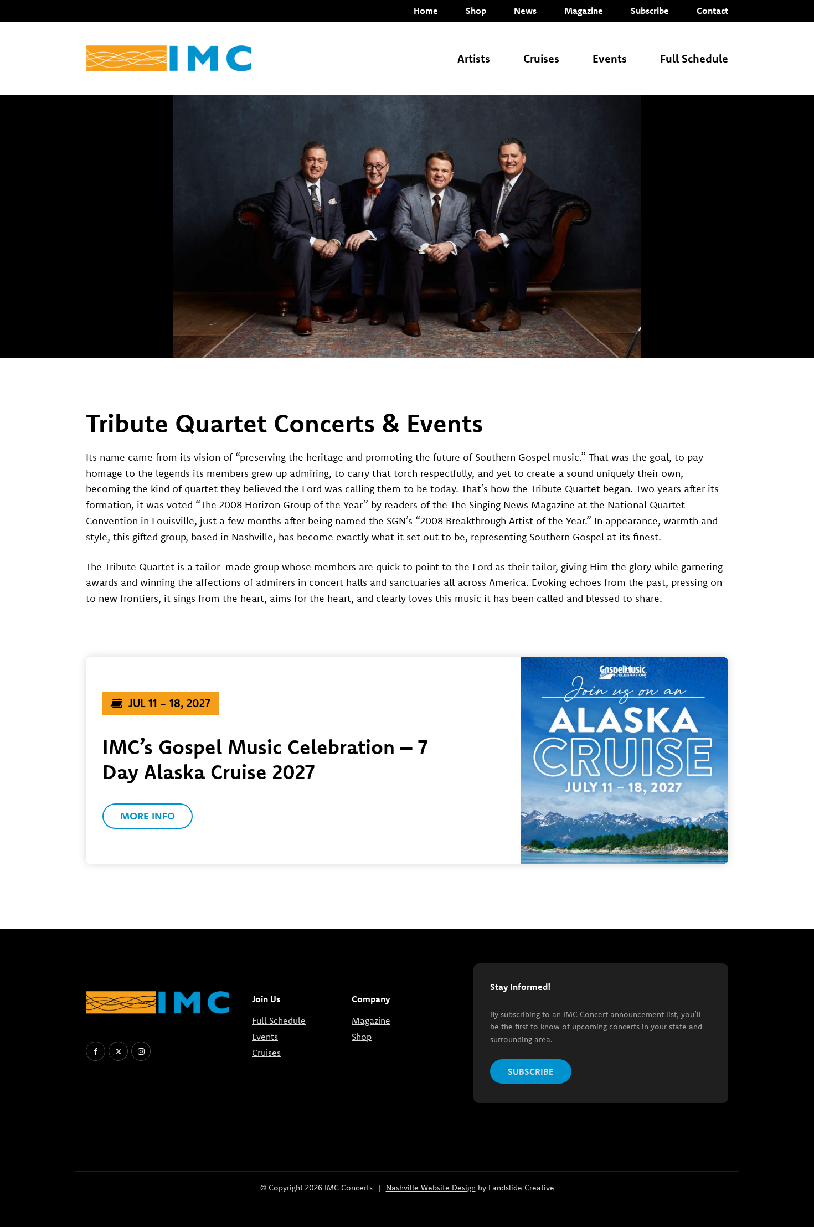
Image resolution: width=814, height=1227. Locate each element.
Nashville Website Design (431, 1188)
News (525, 10)
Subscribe (650, 10)
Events (610, 58)
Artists (473, 58)
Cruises (541, 58)
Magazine (583, 10)
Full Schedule (694, 58)
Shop (476, 10)
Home (426, 10)
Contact (712, 10)
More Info (147, 816)
